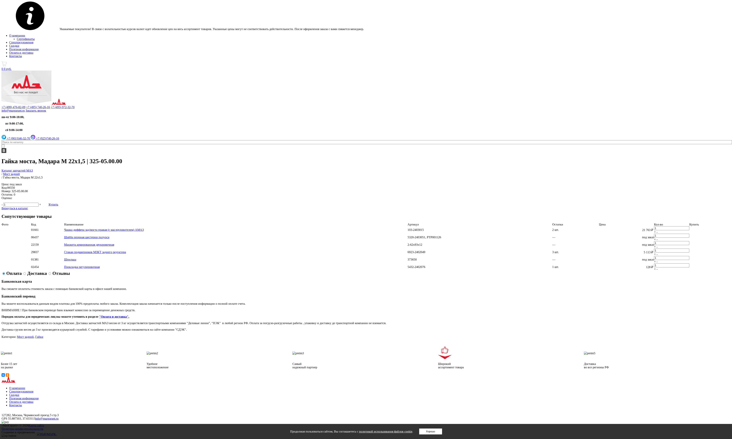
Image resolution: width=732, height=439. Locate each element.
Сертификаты (26, 39)
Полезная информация (24, 49)
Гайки (39, 336)
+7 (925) (47, 138)
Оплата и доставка (21, 52)
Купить (53, 204)
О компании (17, 35)
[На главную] (34, 103)
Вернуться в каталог (15, 208)
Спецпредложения (21, 42)
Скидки (14, 45)
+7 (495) (38, 107)
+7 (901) (18, 138)
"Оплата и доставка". (114, 316)
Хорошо (430, 431)
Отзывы (61, 273)
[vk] (4, 152)
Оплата (14, 273)
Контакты (15, 56)
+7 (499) (13, 107)
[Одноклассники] (7, 375)
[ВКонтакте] (3, 375)
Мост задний (25, 336)
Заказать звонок (36, 110)
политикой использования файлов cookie (385, 431)
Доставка (37, 273)
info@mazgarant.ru (13, 110)
